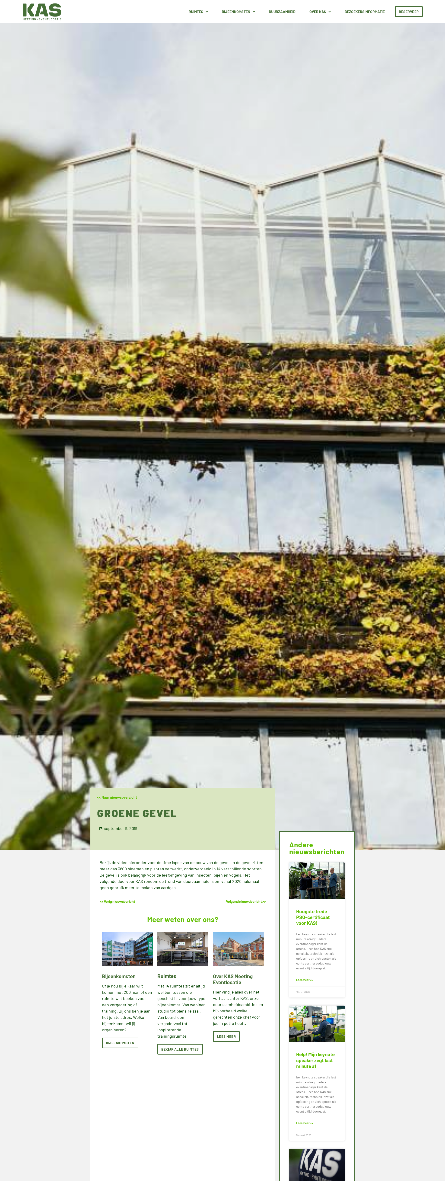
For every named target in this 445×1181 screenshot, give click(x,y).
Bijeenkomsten (236, 11)
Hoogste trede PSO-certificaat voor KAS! (313, 917)
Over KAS (317, 11)
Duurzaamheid (282, 11)
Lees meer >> (304, 979)
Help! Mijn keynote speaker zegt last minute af (315, 1060)
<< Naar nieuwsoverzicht (117, 797)
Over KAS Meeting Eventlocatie (233, 979)
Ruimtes (196, 11)
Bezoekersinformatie (365, 11)
